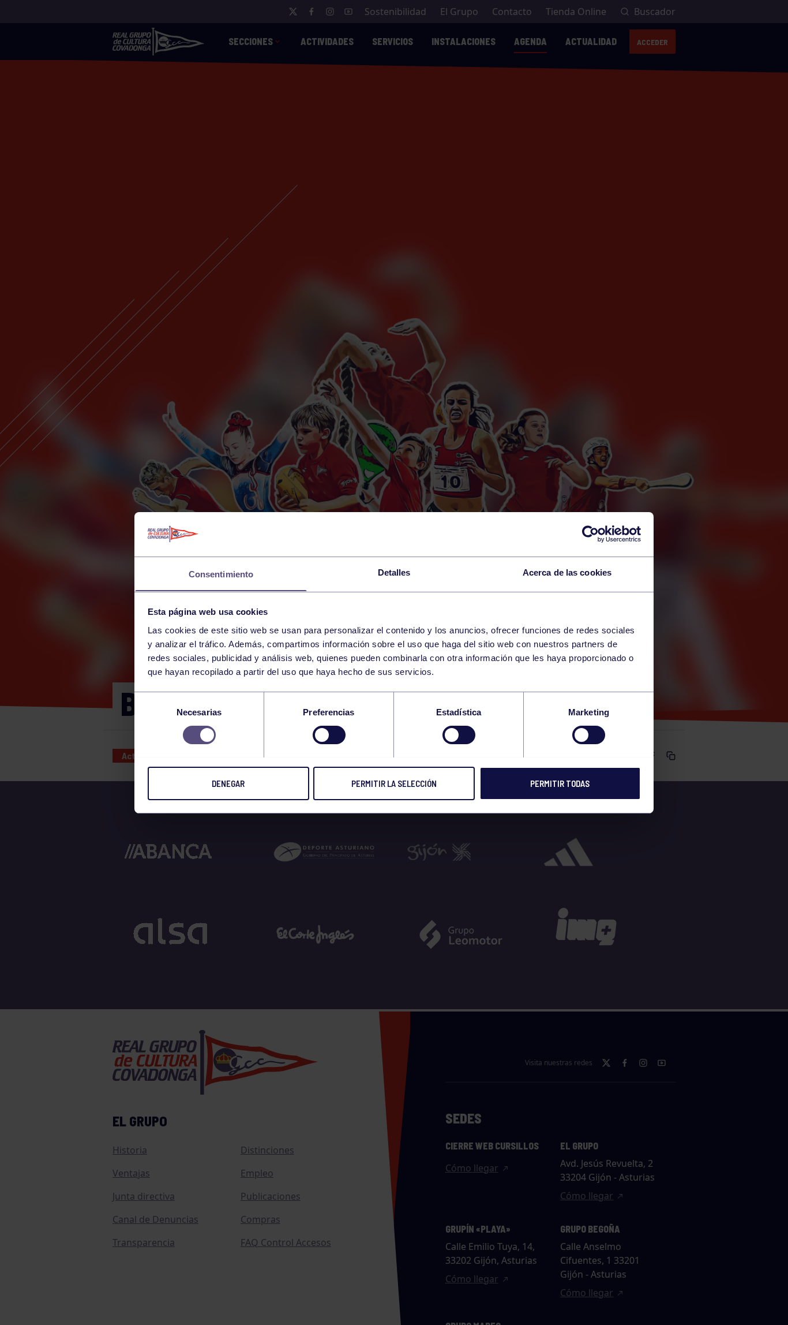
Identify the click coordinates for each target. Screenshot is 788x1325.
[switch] (329, 735)
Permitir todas (560, 783)
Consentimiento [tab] (221, 573)
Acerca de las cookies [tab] (567, 572)
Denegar (228, 783)
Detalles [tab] (394, 572)
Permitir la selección (394, 783)
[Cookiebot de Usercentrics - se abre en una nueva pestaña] (590, 534)
